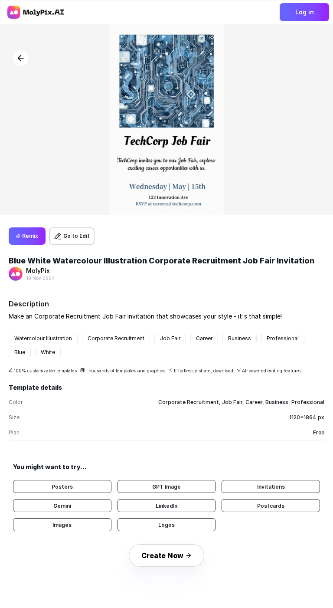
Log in (304, 12)
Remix (30, 236)
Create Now (162, 555)
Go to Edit (76, 236)
